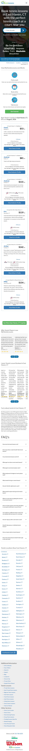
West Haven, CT (20, 626)
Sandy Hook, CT (20, 579)
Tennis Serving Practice (9, 714)
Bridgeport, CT (6, 563)
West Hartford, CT (21, 623)
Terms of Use (7, 679)
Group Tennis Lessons (9, 717)
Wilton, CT (19, 639)
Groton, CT (5, 601)
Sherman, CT (19, 588)
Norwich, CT (19, 563)
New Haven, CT (6, 636)
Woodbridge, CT (20, 645)
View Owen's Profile (14, 148)
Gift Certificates (7, 665)
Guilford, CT (5, 604)
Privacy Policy (7, 681)
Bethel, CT (4, 557)
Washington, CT (20, 614)
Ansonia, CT (5, 554)
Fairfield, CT (5, 595)
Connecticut (25, 62)
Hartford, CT (5, 611)
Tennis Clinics (7, 712)
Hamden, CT (5, 608)
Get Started (14, 111)
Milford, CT (5, 620)
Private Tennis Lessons (9, 688)
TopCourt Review (8, 705)
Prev (13, 356)
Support (6, 672)
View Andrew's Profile (14, 172)
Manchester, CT (6, 614)
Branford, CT (5, 560)
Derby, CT (4, 585)
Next (17, 356)
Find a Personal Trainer (9, 723)
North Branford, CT (21, 553)
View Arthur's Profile (14, 273)
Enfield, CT (5, 592)
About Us (6, 670)
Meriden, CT (5, 617)
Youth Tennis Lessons (9, 696)
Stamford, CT (19, 598)
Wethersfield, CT (20, 636)
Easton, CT (5, 589)
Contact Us (6, 676)
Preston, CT (19, 569)
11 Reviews (18, 139)
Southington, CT (20, 595)
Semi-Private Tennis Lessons (10, 690)
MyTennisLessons (10, 62)
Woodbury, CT (20, 648)
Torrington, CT (19, 604)
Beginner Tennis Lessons (9, 692)
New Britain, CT (6, 630)
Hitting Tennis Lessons (9, 701)
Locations (18, 62)
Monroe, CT (5, 623)
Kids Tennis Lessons (8, 694)
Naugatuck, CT (6, 627)
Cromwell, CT (5, 576)
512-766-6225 (18, 733)
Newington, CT (6, 639)
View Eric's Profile (14, 237)
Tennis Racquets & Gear (9, 725)
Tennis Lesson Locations (9, 703)
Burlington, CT (5, 570)
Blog (5, 674)
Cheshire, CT (5, 573)
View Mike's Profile (14, 307)
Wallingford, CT (20, 610)
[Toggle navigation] (26, 2)
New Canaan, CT (6, 633)
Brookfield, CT (5, 566)
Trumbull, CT (19, 607)
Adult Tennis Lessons (9, 699)
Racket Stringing (8, 721)
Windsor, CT (19, 642)
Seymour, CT (19, 582)
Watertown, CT (20, 620)
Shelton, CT (19, 585)
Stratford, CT (19, 601)
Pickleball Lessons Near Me (10, 719)
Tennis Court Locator (9, 710)
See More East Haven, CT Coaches (14, 323)
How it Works (7, 667)
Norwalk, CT (19, 560)
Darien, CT (4, 582)
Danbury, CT (5, 579)
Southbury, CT (19, 591)
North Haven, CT (20, 557)
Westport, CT (19, 633)
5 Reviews (18, 259)
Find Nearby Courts (8, 652)
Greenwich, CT (6, 598)
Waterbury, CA (20, 617)
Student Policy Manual (9, 683)
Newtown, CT (5, 645)
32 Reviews (18, 224)
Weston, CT (19, 629)
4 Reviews (18, 294)
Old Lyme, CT (19, 566)
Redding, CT (19, 572)
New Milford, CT (6, 642)
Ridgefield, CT (19, 576)
